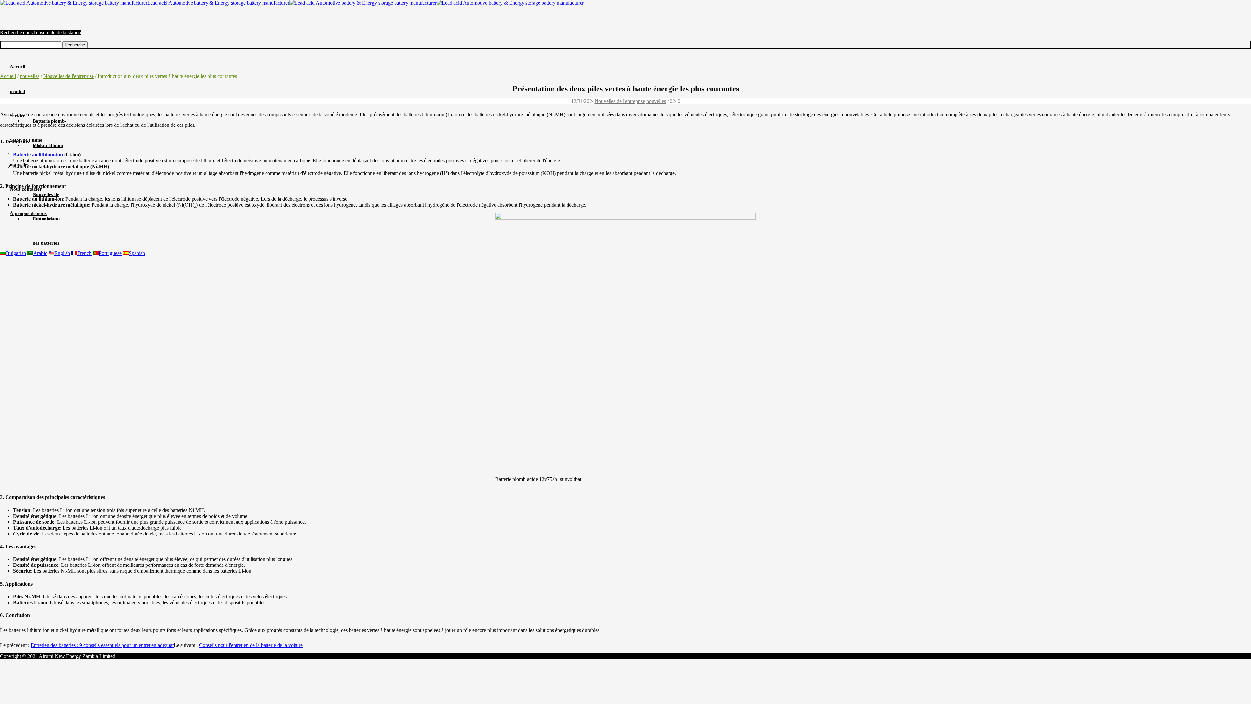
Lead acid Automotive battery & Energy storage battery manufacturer (218, 3)
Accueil (8, 76)
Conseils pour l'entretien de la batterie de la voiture (251, 645)
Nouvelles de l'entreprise (68, 76)
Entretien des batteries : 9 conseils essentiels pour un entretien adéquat (102, 645)
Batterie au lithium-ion (38, 154)
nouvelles (29, 76)
